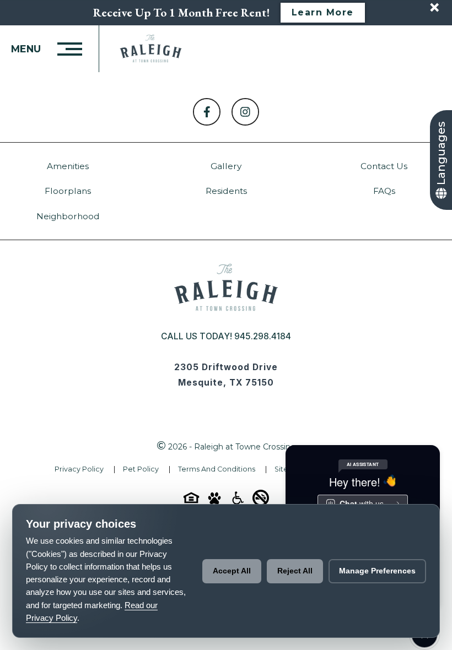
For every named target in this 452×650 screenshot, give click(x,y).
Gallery (226, 166)
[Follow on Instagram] (245, 111)
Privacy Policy (79, 469)
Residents (226, 191)
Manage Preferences (377, 570)
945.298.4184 (262, 336)
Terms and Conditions (216, 469)
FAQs (384, 191)
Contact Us (383, 166)
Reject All (295, 570)
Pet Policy (141, 469)
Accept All (232, 570)
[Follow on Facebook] (206, 111)
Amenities (68, 166)
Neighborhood (68, 216)
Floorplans (68, 191)
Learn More (323, 12)
